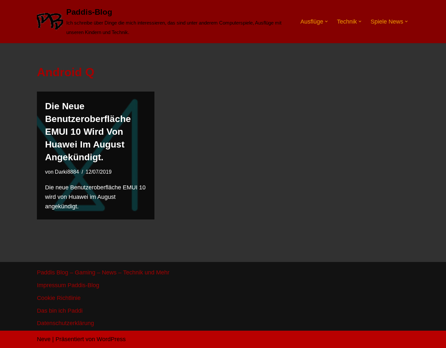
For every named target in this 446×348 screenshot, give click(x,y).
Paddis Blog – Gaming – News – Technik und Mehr (103, 272)
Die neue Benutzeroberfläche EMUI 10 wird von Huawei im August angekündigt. (88, 132)
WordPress (111, 339)
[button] (326, 21)
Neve (44, 339)
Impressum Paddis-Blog (68, 285)
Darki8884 (67, 172)
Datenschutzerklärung (65, 323)
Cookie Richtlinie (59, 298)
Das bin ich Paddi (60, 310)
